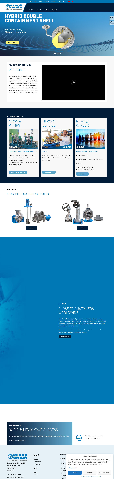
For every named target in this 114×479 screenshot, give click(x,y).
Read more (81, 174)
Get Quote (59, 1)
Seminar (37, 475)
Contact (53, 1)
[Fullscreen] (104, 99)
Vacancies (38, 461)
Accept (75, 472)
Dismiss (89, 472)
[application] (73, 82)
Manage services (73, 467)
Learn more (13, 42)
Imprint (99, 476)
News (40, 1)
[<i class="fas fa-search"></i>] (65, 2)
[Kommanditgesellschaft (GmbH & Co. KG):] (17, 457)
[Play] (43, 99)
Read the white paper (17, 172)
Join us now (48, 172)
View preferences (104, 472)
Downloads (46, 1)
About (30, 1)
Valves (83, 228)
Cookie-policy (82, 476)
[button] (110, 456)
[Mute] (101, 99)
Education (38, 464)
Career (35, 1)
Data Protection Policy (91, 476)
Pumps (31, 228)
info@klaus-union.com (96, 436)
